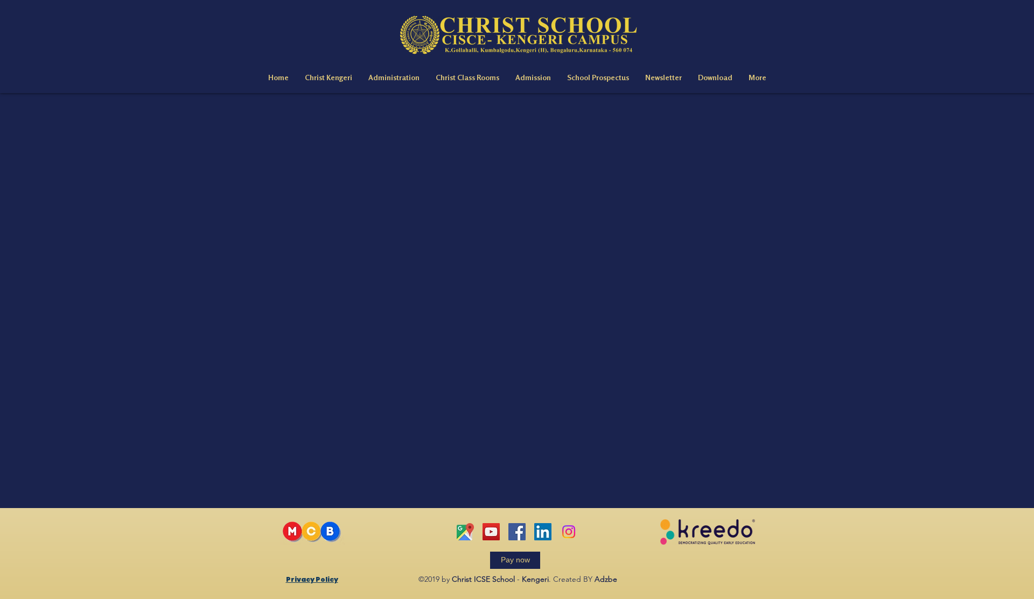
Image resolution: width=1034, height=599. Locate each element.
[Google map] (465, 531)
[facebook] (517, 531)
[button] (328, 77)
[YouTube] (491, 531)
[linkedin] (542, 531)
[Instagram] (568, 531)
